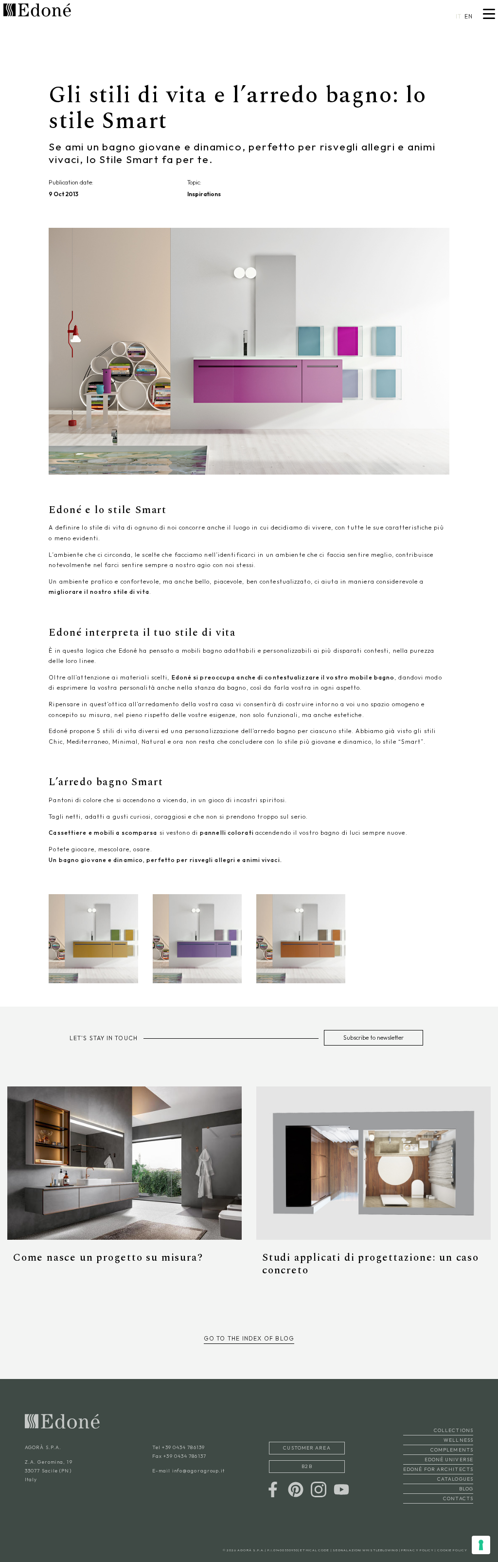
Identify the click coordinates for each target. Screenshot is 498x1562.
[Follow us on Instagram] (318, 1488)
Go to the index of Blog (249, 1338)
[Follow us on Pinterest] (295, 1488)
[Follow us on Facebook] (273, 1488)
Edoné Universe (449, 1459)
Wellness (458, 1440)
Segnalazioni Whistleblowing (365, 1550)
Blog (466, 1489)
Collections (453, 1430)
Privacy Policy (417, 1550)
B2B (307, 1466)
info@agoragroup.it (198, 1471)
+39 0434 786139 (183, 1447)
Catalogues (455, 1479)
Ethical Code (314, 1550)
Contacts (458, 1498)
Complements (451, 1450)
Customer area (306, 1448)
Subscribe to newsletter (373, 1037)
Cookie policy (452, 1550)
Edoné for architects (438, 1469)
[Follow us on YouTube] (341, 1488)
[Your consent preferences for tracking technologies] (481, 1545)
